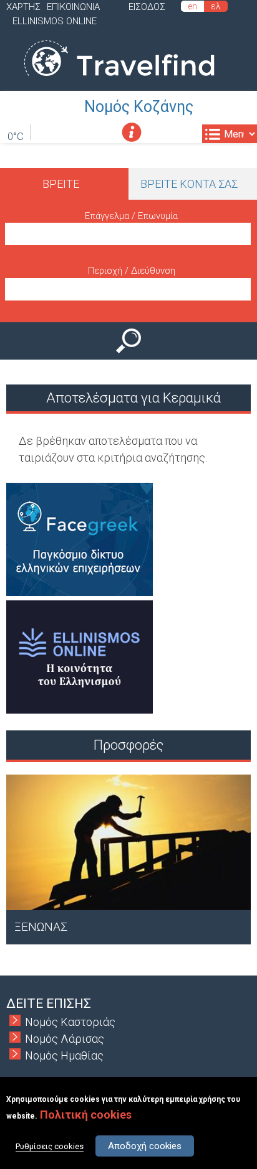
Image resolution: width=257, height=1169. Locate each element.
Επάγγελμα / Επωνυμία (131, 215)
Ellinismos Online (54, 21)
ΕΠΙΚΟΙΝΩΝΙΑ (73, 6)
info (131, 132)
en (192, 6)
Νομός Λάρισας (64, 1038)
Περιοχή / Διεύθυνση (131, 270)
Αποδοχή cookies (145, 1146)
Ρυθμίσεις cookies (50, 1146)
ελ (216, 6)
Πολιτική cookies (86, 1114)
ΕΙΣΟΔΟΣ (146, 6)
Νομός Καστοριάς (70, 1021)
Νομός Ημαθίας (64, 1055)
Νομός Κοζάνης (138, 107)
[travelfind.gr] (119, 82)
